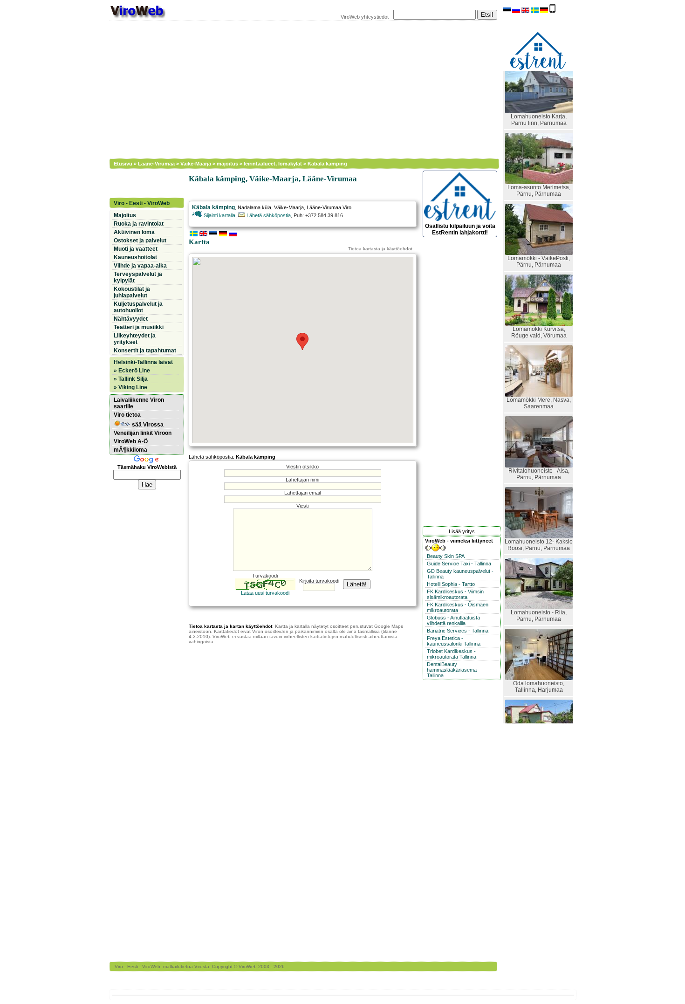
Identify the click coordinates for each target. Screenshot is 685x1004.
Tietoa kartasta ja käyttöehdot (380, 248)
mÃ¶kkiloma (130, 450)
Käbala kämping (327, 163)
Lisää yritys (462, 531)
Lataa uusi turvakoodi (265, 593)
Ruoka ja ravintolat (139, 223)
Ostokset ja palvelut (140, 240)
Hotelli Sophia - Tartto (451, 584)
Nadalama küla (254, 207)
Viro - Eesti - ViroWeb (142, 203)
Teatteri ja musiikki (139, 327)
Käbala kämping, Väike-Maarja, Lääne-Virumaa (273, 178)
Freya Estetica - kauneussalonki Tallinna (453, 640)
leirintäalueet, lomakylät (273, 163)
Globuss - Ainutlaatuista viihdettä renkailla (453, 620)
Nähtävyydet (131, 319)
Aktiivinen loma (134, 232)
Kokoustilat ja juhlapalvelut (132, 292)
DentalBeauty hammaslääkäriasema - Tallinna (453, 669)
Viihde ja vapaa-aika (140, 265)
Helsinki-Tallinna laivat (143, 362)
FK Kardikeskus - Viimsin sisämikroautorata (455, 594)
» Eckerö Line (132, 370)
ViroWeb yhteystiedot (365, 17)
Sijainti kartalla (218, 215)
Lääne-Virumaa (156, 163)
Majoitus (125, 215)
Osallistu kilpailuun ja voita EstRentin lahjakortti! (460, 229)
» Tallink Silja (131, 379)
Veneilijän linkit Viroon (142, 433)
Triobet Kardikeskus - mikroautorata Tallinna (451, 654)
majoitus (227, 163)
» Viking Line (130, 387)
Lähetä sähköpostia (268, 215)
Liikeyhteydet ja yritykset (135, 338)
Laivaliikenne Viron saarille (139, 403)
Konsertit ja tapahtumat (145, 350)
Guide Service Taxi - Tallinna (459, 563)
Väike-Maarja (195, 163)
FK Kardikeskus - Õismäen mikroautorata (457, 607)
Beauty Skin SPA (446, 556)
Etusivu (123, 163)
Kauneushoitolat (135, 257)
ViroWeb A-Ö (131, 441)
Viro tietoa (127, 415)
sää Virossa (147, 424)
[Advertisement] (298, 88)
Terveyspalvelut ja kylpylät (138, 277)
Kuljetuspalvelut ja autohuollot (138, 307)
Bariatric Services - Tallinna (457, 630)
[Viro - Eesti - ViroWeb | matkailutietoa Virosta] (137, 18)
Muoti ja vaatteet (136, 249)
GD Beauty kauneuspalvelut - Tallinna (460, 573)
